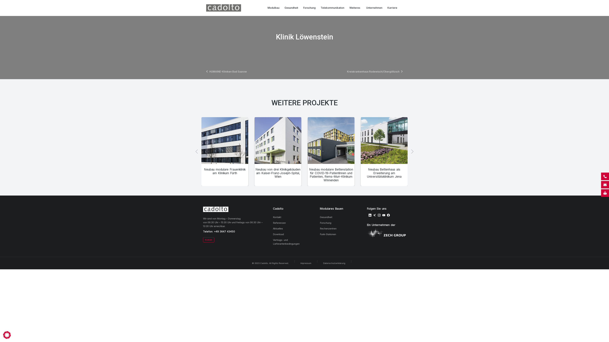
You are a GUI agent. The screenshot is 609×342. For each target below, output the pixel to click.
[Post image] (224, 140)
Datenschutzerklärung (334, 263)
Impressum (306, 263)
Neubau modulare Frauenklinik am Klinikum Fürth (225, 171)
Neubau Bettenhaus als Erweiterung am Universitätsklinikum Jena (384, 173)
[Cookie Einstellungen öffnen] (7, 337)
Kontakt (208, 240)
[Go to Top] (604, 337)
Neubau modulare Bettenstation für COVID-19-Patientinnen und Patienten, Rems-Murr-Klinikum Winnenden (331, 175)
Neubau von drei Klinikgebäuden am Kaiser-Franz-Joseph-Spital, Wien (277, 173)
